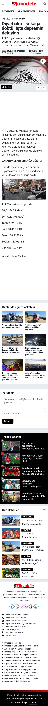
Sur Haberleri (32, 657)
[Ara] (44, 4)
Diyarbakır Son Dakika (14, 646)
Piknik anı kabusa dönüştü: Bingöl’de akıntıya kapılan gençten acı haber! (10, 376)
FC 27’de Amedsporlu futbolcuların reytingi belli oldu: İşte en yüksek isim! (31, 575)
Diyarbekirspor (24, 649)
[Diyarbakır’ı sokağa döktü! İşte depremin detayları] (24, 70)
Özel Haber (33, 646)
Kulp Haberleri (10, 669)
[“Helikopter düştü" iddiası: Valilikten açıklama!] (35, 317)
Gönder (8, 421)
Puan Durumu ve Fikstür (16, 626)
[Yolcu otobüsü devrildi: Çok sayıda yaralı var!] (12, 317)
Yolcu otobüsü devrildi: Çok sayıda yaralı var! (12, 326)
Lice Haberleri (10, 666)
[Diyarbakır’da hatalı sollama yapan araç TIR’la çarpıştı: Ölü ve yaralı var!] (35, 339)
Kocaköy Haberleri (31, 678)
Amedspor (9, 649)
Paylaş (8, 87)
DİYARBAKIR (8, 11)
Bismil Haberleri (33, 660)
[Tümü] (44, 510)
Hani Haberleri (28, 675)
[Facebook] (11, 606)
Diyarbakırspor (10, 652)
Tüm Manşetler (12, 629)
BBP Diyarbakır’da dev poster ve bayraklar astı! (33, 535)
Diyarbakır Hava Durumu (16, 618)
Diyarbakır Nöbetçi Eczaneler (18, 614)
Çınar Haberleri (30, 672)
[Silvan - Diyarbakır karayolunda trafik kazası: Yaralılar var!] (12, 339)
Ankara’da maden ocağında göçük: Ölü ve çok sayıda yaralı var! (35, 375)
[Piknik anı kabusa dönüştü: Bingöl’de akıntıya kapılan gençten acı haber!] (12, 365)
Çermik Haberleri (11, 672)
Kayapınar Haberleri (13, 657)
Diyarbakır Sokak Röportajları (17, 681)
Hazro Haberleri (11, 678)
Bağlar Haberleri (29, 654)
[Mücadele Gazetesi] (24, 3)
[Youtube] (26, 606)
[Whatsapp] (36, 606)
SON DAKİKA (19, 19)
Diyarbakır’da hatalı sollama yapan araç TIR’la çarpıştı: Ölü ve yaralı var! (34, 351)
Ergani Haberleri (11, 663)
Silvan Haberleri (30, 663)
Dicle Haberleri (11, 675)
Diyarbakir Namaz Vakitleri (17, 620)
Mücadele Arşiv (11, 654)
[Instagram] (21, 606)
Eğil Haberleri (27, 666)
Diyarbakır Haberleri (13, 643)
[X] (16, 606)
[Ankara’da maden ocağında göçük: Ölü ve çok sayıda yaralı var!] (35, 365)
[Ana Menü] (3, 4)
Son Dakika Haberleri (14, 632)
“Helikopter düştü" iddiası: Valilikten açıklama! (33, 327)
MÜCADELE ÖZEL (26, 11)
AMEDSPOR (27, 569)
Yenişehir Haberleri (12, 660)
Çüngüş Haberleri (29, 669)
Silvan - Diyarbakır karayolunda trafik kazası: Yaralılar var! (11, 350)
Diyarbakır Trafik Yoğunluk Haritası (20, 623)
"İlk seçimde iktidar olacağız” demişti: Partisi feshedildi (31, 562)
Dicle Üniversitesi (29, 652)
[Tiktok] (31, 606)
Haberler (6, 19)
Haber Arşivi (10, 635)
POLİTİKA (26, 530)
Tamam (33, 703)
